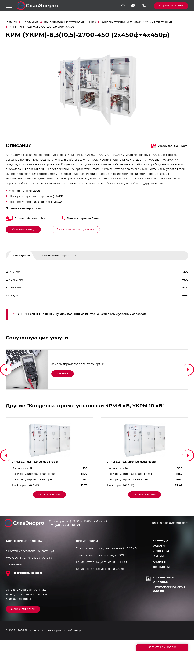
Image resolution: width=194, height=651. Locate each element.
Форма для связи (171, 5)
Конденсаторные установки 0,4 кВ (100, 569)
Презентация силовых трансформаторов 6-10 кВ (169, 584)
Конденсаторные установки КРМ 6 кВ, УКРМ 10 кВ (136, 22)
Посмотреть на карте (28, 573)
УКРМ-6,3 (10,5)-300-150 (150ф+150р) (131, 462)
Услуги (159, 546)
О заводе (160, 540)
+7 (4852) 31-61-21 (145, 5)
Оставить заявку (23, 229)
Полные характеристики (23, 208)
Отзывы (159, 562)
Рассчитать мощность (173, 146)
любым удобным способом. (127, 314)
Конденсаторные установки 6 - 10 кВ (70, 22)
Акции (158, 556)
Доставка (161, 551)
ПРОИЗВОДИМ (87, 541)
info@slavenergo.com (134, 5)
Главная (11, 22)
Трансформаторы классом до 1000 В (101, 555)
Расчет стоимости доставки (75, 229)
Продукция (30, 22)
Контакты (161, 567)
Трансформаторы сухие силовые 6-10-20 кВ (106, 548)
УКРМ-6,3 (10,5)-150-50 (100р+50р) (35, 462)
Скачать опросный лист (84, 218)
